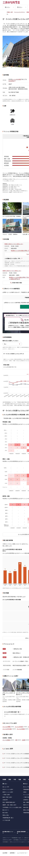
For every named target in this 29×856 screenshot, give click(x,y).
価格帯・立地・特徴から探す (9, 805)
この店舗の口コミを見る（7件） (13, 258)
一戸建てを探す (6, 794)
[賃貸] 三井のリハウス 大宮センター (12, 270)
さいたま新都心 (7, 740)
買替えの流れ (6, 815)
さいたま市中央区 (7, 729)
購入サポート (6, 810)
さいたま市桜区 (21, 729)
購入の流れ (5, 812)
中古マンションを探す (8, 789)
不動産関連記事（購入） (8, 817)
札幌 (20, 779)
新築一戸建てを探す (7, 797)
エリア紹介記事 (6, 820)
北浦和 (23, 740)
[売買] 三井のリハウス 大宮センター (14, 244)
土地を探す (5, 799)
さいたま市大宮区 (16, 79)
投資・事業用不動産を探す (9, 802)
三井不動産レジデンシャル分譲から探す (12, 807)
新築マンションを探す (8, 792)
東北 (24, 779)
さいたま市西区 (7, 726)
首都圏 (4, 779)
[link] (9, 691)
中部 (15, 779)
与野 (16, 740)
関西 (10, 779)
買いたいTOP (6, 787)
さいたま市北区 (19, 726)
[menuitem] (9, 7)
